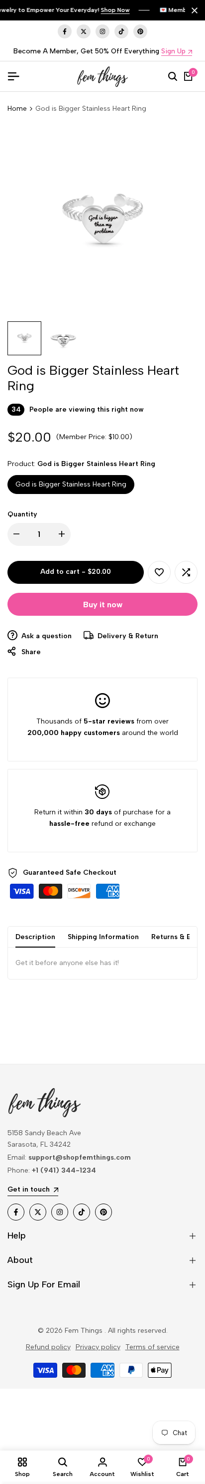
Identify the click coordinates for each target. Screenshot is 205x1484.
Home (17, 108)
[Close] (193, 10)
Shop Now (115, 9)
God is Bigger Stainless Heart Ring (70, 484)
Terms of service (152, 1347)
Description (35, 937)
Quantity (22, 514)
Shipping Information (103, 937)
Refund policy (48, 1347)
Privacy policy (98, 1347)
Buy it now (102, 604)
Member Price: (82, 437)
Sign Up (173, 51)
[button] (159, 572)
